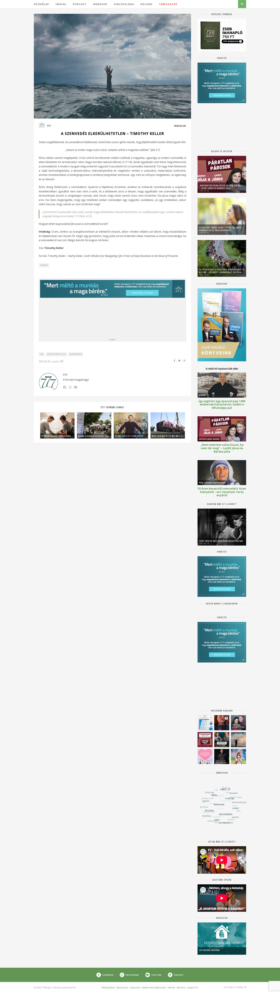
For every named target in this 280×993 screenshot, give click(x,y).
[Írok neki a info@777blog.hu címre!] (75, 387)
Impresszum (122, 987)
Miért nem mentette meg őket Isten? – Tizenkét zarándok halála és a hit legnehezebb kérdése (168, 436)
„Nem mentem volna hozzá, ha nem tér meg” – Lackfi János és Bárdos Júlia (221, 187)
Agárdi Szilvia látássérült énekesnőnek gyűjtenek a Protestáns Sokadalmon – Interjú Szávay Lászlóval (94, 436)
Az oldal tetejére (234, 987)
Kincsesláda (124, 4)
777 (49, 125)
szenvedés (76, 354)
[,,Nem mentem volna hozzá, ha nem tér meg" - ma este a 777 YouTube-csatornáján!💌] (238, 722)
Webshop (100, 4)
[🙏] (238, 756)
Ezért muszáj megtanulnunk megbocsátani (221, 541)
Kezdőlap (41, 4)
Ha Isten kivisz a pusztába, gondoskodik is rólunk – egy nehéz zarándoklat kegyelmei (221, 271)
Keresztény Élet (56, 354)
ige (42, 354)
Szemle (44, 265)
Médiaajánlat (108, 987)
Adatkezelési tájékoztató (153, 987)
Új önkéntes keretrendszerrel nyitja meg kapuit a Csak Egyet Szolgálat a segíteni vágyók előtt (57, 436)
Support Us (192, 987)
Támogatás (168, 4)
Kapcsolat (135, 987)
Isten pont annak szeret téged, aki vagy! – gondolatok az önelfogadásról (221, 229)
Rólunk (146, 4)
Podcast (80, 4)
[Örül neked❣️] (238, 739)
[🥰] (205, 756)
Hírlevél (171, 987)
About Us (181, 987)
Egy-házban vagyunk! (209, 950)
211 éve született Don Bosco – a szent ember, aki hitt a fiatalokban (131, 436)
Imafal (61, 4)
